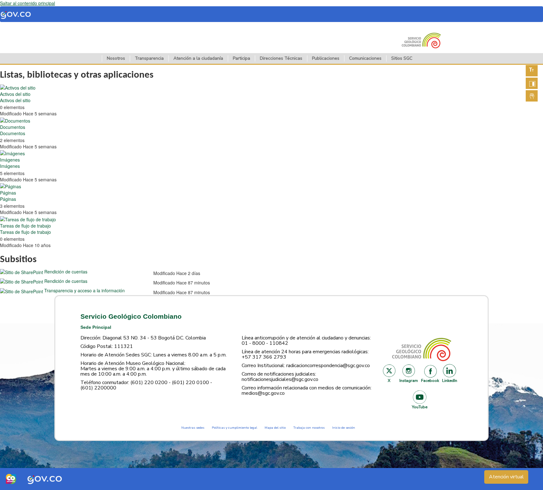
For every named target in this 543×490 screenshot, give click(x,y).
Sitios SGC (401, 58)
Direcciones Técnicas (281, 58)
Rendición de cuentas (65, 271)
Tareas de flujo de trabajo (25, 226)
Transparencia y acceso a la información (84, 290)
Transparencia (149, 58)
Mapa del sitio (275, 427)
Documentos (12, 127)
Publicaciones (325, 58)
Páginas (8, 193)
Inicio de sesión (343, 427)
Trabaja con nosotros (309, 427)
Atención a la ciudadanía (198, 58)
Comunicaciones (365, 58)
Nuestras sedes (192, 427)
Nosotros (116, 58)
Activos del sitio (15, 94)
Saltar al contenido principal (27, 3)
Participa (241, 58)
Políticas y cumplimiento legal (234, 427)
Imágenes (10, 160)
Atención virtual (506, 476)
